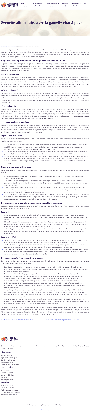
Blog (85, 3)
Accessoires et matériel (76, 5)
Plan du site (45, 410)
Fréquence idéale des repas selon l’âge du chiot (63, 320)
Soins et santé (65, 5)
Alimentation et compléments (37, 5)
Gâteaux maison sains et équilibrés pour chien (17, 320)
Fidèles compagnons (24, 5)
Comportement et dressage (53, 5)
